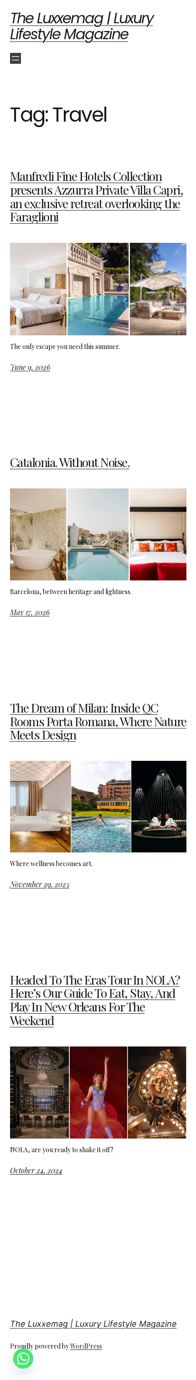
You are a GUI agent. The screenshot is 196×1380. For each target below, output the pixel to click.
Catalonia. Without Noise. (70, 462)
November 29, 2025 (39, 884)
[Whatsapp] (23, 1359)
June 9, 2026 (30, 367)
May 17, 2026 (30, 612)
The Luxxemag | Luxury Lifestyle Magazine (81, 26)
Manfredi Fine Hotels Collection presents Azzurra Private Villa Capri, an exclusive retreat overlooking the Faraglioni (96, 196)
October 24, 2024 (36, 1170)
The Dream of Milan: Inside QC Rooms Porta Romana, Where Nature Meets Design (98, 721)
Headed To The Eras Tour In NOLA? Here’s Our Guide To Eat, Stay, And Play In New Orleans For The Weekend (95, 1000)
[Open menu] (15, 58)
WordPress (86, 1346)
